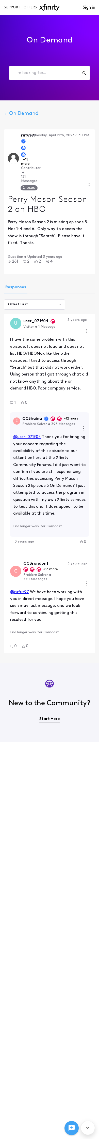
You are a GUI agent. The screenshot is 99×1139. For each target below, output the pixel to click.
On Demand (24, 113)
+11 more (25, 162)
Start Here (49, 719)
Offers (30, 7)
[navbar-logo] (49, 7)
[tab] (15, 287)
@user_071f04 (27, 437)
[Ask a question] (71, 1128)
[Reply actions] (84, 429)
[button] (13, 261)
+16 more (50, 569)
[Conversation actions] (89, 186)
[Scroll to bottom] (88, 1128)
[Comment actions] (87, 331)
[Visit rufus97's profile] (13, 158)
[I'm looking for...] (84, 73)
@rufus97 (19, 592)
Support (12, 7)
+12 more (71, 418)
